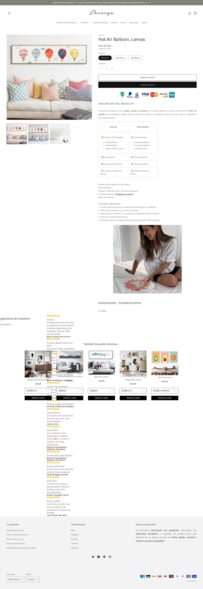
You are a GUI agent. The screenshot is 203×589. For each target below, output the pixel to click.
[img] (61, 315)
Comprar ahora (147, 84)
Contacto (74, 543)
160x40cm (135, 58)
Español (31, 579)
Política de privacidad (15, 543)
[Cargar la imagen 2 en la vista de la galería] (38, 134)
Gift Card (74, 548)
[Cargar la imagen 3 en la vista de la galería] (60, 134)
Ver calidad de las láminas (130, 302)
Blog (73, 530)
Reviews (74, 539)
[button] (9, 13)
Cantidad (101, 63)
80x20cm (105, 58)
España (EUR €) (14, 579)
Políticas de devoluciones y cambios (21, 548)
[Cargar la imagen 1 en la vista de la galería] (16, 134)
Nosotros (74, 534)
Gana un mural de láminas (17, 534)
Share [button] (103, 311)
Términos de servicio (14, 539)
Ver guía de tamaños (107, 302)
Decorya (194, 581)
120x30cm (120, 58)
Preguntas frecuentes (124, 194)
